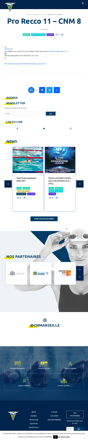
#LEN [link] (23, 64)
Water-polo (34, 427)
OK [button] (55, 437)
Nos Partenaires (54, 420)
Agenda (34, 416)
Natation (33, 424)
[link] (57, 51)
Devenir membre (70, 368)
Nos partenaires (75, 414)
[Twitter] (49, 90)
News (34, 412)
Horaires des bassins (17, 368)
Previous (8, 184)
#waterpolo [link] (8, 49)
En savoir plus (64, 437)
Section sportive (64, 385)
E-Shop (54, 412)
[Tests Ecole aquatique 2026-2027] (28, 160)
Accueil (29, 14)
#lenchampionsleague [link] (12, 64)
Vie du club (33, 420)
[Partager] (57, 90)
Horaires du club (44, 368)
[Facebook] (42, 90)
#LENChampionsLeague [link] (33, 64)
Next (80, 184)
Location (54, 416)
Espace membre (24, 385)
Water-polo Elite (39, 14)
